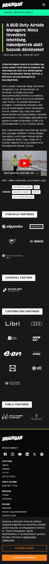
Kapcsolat (6, 508)
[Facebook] (5, 454)
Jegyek (5, 465)
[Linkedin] (27, 454)
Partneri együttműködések (14, 512)
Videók (5, 495)
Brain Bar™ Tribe (9, 486)
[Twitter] (34, 454)
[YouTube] (20, 454)
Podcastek (7, 499)
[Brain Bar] (13, 4)
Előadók (6, 469)
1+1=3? (5, 473)
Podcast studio (9, 516)
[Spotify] (42, 454)
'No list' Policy (9, 476)
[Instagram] (12, 454)
